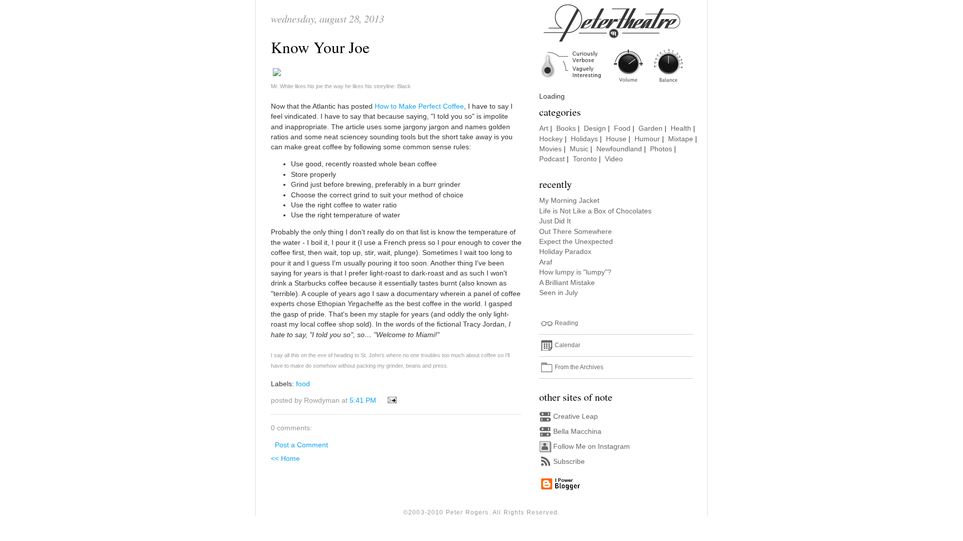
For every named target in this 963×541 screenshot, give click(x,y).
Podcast (552, 159)
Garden (650, 128)
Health (681, 128)
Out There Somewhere (575, 231)
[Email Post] (390, 400)
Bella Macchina (577, 431)
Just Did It (555, 221)
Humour (647, 139)
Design (595, 128)
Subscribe (569, 461)
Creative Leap (575, 416)
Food (622, 128)
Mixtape (680, 139)
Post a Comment (301, 445)
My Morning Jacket (569, 200)
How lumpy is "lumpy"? (575, 272)
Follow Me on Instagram (591, 446)
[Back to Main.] (619, 83)
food (303, 384)
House (616, 139)
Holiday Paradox (565, 251)
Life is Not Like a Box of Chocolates (595, 211)
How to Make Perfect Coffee (419, 106)
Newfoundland (619, 149)
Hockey (551, 139)
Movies (550, 149)
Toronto (585, 159)
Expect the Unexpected (576, 241)
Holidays (584, 139)
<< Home (285, 458)
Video (614, 159)
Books (566, 128)
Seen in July (558, 293)
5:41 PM (363, 400)
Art (543, 128)
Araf (545, 262)
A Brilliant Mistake (567, 283)
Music (579, 149)
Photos (661, 149)
